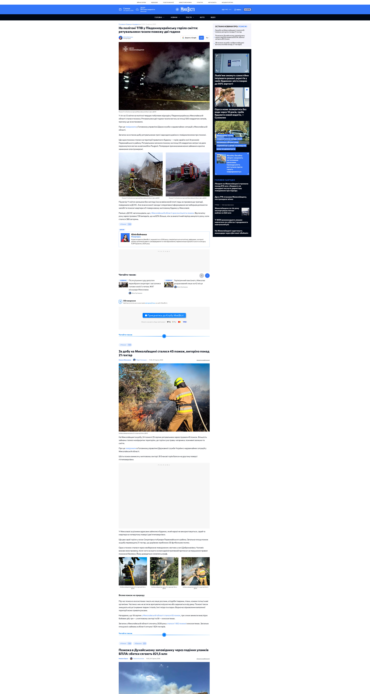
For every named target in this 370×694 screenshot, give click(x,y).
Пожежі (242, 26)
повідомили (130, 127)
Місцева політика (227, 2)
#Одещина (138, 643)
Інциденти (136, 24)
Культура (200, 2)
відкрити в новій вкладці (203, 360)
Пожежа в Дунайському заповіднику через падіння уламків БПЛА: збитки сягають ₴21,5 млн (230, 37)
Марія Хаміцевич (141, 360)
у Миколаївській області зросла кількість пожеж (172, 213)
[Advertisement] (164, 262)
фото (202, 17)
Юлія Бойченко (128, 37)
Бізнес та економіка (185, 2)
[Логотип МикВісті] (188, 9)
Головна (122, 24)
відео (213, 17)
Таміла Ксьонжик (138, 658)
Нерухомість (212, 2)
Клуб (248, 9)
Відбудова (154, 2)
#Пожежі (123, 224)
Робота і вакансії (168, 2)
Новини (129, 24)
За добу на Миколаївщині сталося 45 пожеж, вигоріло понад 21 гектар (229, 31)
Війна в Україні (141, 2)
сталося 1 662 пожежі (176, 623)
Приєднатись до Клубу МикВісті (166, 315)
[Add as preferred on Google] (177, 9)
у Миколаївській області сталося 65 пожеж (161, 615)
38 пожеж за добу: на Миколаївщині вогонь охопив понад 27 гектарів (229, 43)
